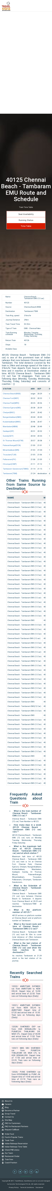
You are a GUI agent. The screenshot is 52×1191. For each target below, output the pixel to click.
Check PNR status (11, 1150)
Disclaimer (39, 1187)
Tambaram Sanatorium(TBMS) (16, 469)
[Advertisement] (26, 26)
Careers (7, 1104)
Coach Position (10, 1163)
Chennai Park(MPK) (11, 403)
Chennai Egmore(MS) (12, 408)
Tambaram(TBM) (10, 473)
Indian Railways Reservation (16, 1144)
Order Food (9, 1134)
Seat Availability (26, 214)
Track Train (9, 1140)
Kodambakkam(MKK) (12, 422)
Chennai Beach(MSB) (12, 394)
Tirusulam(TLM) (9, 455)
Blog (6, 1107)
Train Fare (8, 1159)
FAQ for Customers (12, 1123)
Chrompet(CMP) (10, 464)
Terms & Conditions (27, 1187)
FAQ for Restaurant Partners (16, 1126)
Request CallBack (11, 1130)
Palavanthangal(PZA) (12, 445)
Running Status (26, 220)
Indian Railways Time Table (15, 1147)
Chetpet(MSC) (9, 412)
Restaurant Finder (12, 1156)
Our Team (8, 1153)
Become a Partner (12, 1111)
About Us (8, 1101)
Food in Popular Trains (13, 1137)
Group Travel (9, 1114)
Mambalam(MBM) (10, 426)
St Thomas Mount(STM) (13, 441)
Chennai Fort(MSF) (11, 398)
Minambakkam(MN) (11, 450)
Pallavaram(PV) (9, 459)
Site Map (8, 1120)
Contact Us (9, 1117)
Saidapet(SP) (8, 431)
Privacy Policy (14, 1187)
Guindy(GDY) (8, 436)
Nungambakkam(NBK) (12, 417)
